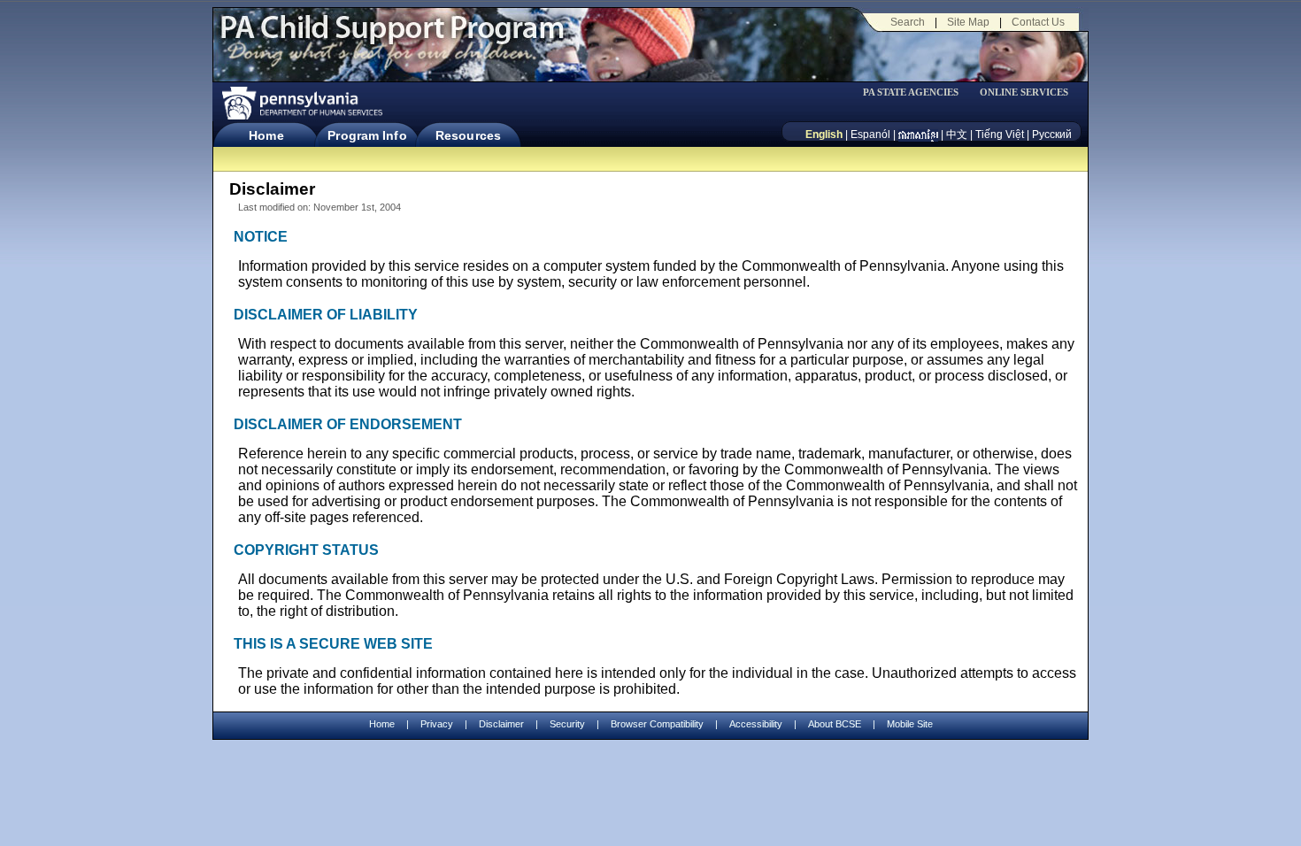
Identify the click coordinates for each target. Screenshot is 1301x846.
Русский (1052, 134)
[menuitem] (917, 92)
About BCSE (834, 724)
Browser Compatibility (657, 724)
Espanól (870, 134)
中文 (956, 134)
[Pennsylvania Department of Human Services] (301, 103)
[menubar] (917, 92)
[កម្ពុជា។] (918, 134)
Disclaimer (501, 724)
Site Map (968, 22)
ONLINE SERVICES (1024, 92)
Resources (468, 135)
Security (567, 724)
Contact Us (1038, 22)
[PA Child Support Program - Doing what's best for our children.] (392, 38)
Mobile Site (910, 724)
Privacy (436, 724)
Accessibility (755, 724)
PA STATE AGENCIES (910, 92)
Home (266, 135)
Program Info (366, 135)
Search (907, 22)
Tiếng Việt (999, 134)
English (824, 134)
